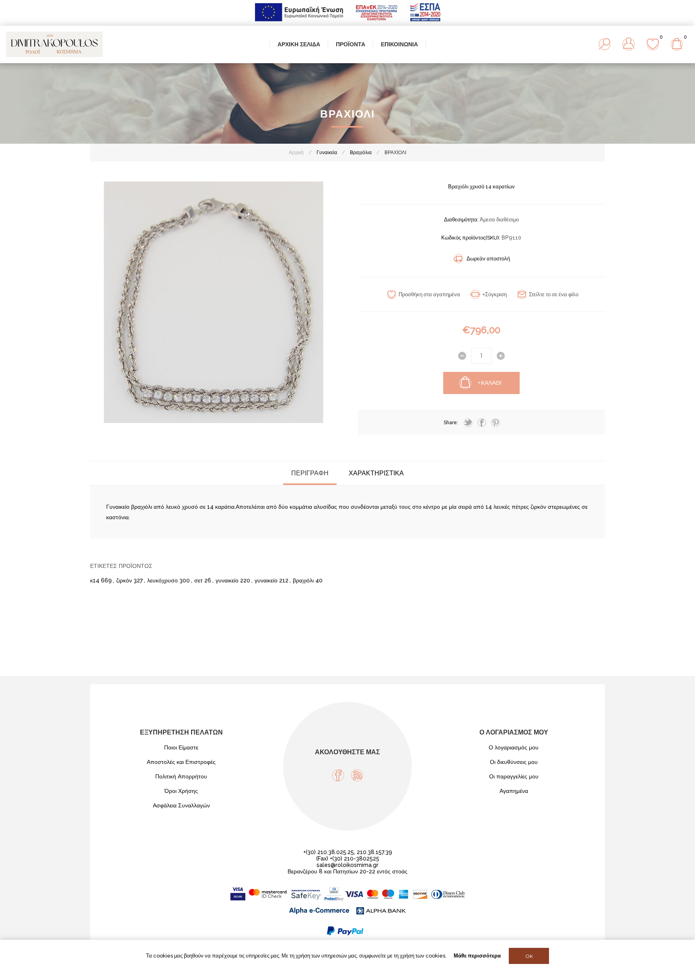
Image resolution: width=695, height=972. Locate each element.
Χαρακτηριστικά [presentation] (376, 473)
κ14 (94, 580)
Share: (451, 422)
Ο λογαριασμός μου (514, 747)
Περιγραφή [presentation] (310, 473)
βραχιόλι (303, 580)
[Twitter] (468, 423)
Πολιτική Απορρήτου (181, 776)
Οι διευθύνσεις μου (514, 762)
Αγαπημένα (514, 791)
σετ (198, 580)
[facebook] (482, 423)
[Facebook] (338, 775)
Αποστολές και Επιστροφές (181, 762)
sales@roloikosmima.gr (347, 865)
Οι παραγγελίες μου (514, 776)
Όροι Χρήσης (181, 791)
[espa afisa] (347, 22)
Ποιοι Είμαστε (181, 747)
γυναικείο (227, 580)
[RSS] (357, 775)
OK (529, 956)
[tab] (310, 473)
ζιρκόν (124, 580)
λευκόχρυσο (162, 580)
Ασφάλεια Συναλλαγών (181, 805)
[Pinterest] (495, 423)
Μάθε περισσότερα (477, 956)
